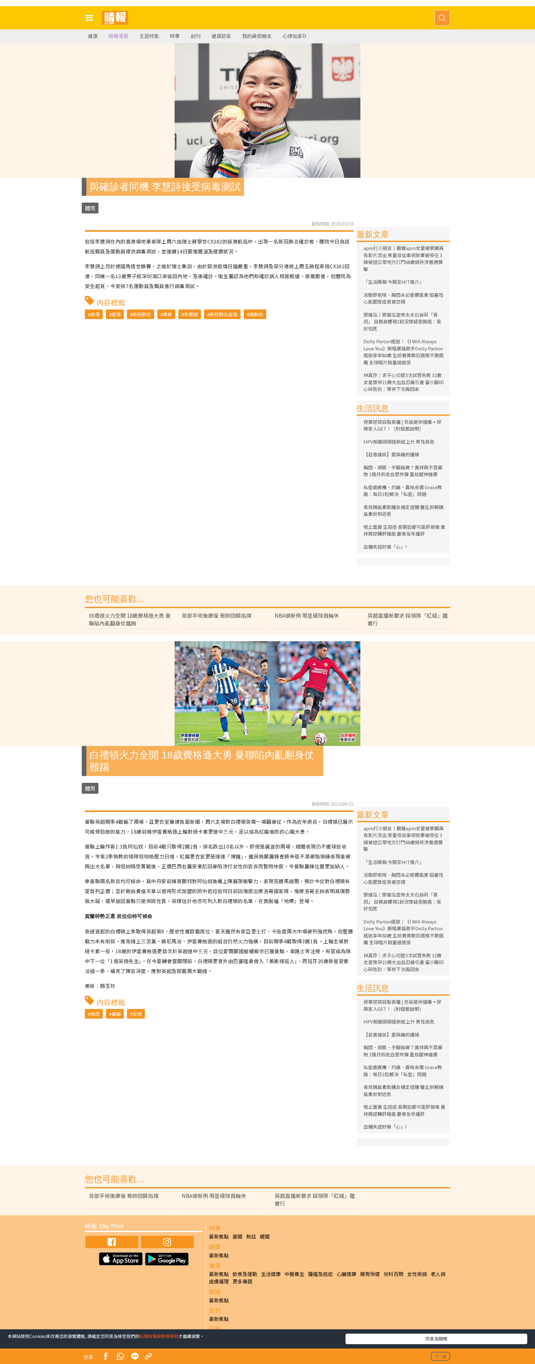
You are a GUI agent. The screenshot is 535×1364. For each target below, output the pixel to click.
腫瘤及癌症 (320, 1274)
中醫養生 (294, 1274)
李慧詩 (191, 314)
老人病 (438, 1274)
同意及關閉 (436, 1338)
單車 (167, 314)
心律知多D (294, 36)
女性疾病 (417, 1274)
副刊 (196, 36)
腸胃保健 (370, 1274)
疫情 (116, 314)
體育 (90, 208)
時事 (175, 36)
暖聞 (265, 1236)
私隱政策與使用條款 (158, 1336)
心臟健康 (346, 1274)
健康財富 (221, 36)
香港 (95, 314)
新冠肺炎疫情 (223, 314)
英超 (95, 1014)
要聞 (237, 1236)
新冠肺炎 (142, 314)
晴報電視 (118, 36)
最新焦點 (219, 1236)
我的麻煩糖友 (257, 36)
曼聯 (116, 1014)
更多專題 (242, 1281)
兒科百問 (393, 1274)
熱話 (251, 1236)
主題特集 (149, 36)
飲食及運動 (245, 1274)
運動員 (256, 314)
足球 (137, 1014)
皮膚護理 (219, 1281)
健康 (93, 36)
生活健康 (271, 1274)
